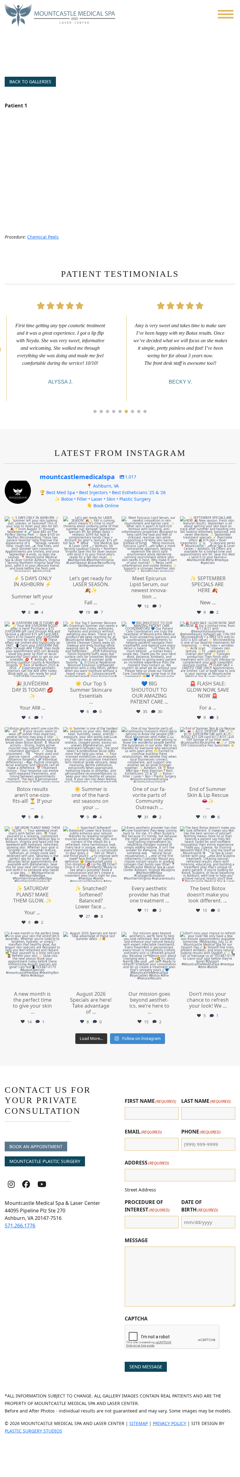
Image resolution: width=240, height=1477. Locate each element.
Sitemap (138, 1423)
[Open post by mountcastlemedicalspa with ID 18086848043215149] (90, 649)
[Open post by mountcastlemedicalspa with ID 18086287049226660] (32, 544)
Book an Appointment (35, 1146)
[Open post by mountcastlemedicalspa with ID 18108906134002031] (207, 854)
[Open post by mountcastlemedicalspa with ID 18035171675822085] (32, 854)
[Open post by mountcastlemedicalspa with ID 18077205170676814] (90, 854)
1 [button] (95, 412)
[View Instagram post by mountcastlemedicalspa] (54, 566)
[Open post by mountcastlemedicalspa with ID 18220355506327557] (90, 754)
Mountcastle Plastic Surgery (44, 1161)
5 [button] (120, 412)
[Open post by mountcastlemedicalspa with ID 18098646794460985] (90, 959)
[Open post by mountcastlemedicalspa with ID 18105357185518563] (207, 649)
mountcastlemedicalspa (32, 521)
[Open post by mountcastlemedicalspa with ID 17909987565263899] (32, 959)
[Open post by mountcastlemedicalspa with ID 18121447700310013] (32, 754)
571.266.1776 (20, 1225)
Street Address (140, 1189)
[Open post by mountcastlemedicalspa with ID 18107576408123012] (207, 754)
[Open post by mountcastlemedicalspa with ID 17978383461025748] (149, 959)
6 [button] (126, 412)
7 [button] (132, 412)
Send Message (145, 1367)
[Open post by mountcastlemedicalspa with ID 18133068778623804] (149, 754)
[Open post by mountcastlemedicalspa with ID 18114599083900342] (207, 959)
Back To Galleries (30, 82)
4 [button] (114, 412)
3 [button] (107, 412)
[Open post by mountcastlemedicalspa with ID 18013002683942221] (149, 854)
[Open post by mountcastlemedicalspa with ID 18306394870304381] (90, 544)
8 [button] (139, 412)
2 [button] (101, 412)
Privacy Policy (169, 1423)
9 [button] (145, 412)
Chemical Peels (43, 237)
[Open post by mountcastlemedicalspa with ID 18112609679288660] (32, 649)
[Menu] (225, 14)
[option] (60, 348)
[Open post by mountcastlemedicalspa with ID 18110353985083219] (149, 649)
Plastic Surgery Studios (33, 1431)
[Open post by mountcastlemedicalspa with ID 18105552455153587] (149, 544)
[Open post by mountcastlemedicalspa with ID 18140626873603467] (207, 544)
